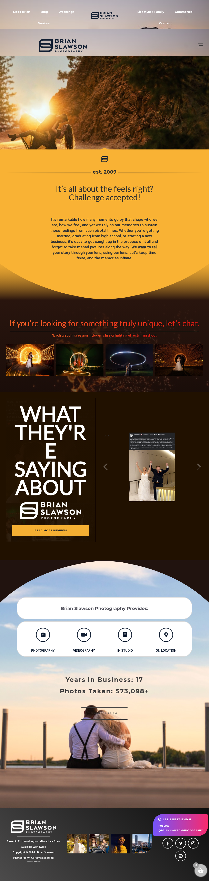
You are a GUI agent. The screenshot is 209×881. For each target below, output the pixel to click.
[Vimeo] (181, 843)
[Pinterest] (181, 856)
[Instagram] (193, 843)
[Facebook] (168, 843)
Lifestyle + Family (150, 12)
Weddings (66, 12)
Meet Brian (21, 12)
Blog (44, 12)
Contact (165, 23)
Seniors (44, 23)
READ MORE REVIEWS (50, 530)
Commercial (184, 12)
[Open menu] (200, 45)
